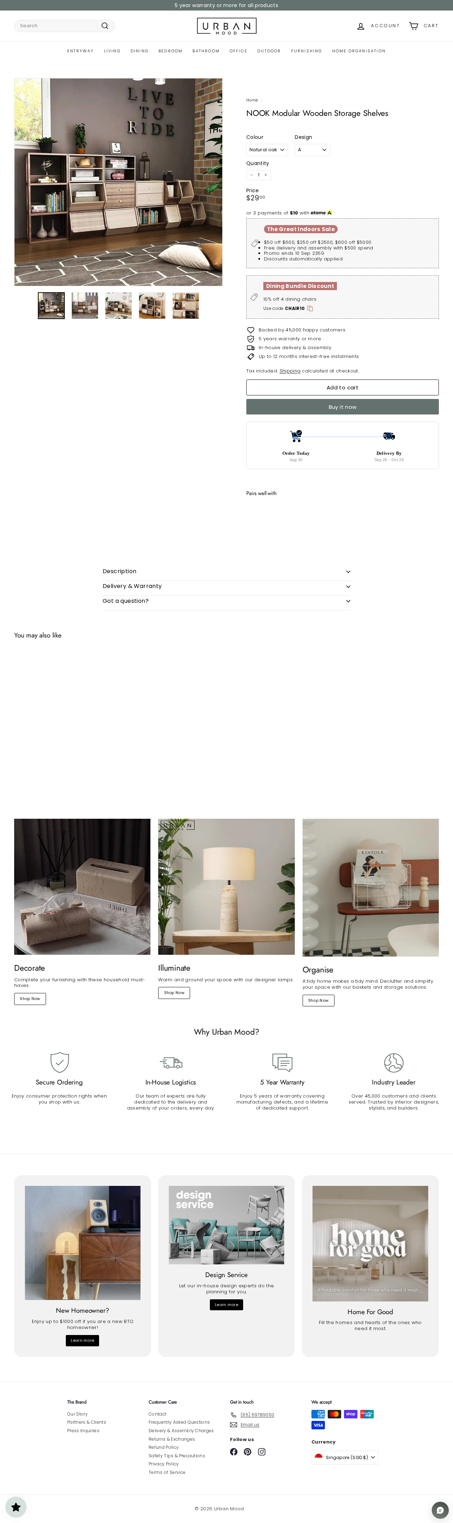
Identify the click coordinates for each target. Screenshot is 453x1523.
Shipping (290, 370)
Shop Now (30, 998)
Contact (157, 1414)
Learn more (82, 1340)
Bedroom (171, 51)
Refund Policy (164, 1447)
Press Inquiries (83, 1431)
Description (119, 571)
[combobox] (64, 26)
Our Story (77, 1414)
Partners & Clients (86, 1422)
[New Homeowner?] (83, 1243)
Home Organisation (359, 51)
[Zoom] (118, 182)
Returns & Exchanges (172, 1439)
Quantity (257, 163)
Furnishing (306, 51)
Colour (254, 137)
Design (303, 137)
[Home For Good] (370, 1243)
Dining (140, 51)
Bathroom (206, 51)
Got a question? (126, 601)
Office (238, 51)
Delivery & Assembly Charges (181, 1431)
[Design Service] (227, 1225)
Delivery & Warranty (132, 586)
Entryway (80, 51)
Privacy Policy (164, 1464)
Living (112, 51)
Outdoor (269, 51)
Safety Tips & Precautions (177, 1456)
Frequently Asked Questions (179, 1422)
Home (252, 100)
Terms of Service (167, 1472)
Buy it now (343, 407)
